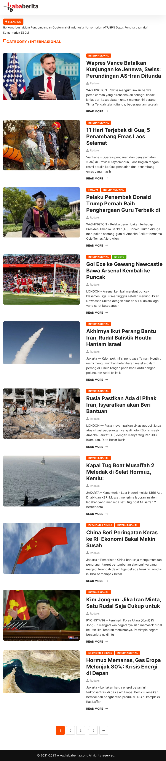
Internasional (98, 55)
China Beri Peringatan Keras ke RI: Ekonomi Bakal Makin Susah (122, 539)
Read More (94, 111)
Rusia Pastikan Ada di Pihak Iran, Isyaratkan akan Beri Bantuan (121, 404)
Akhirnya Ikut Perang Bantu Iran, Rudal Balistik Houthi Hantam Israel (121, 337)
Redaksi (95, 83)
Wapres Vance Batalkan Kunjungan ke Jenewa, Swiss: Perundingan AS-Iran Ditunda (123, 69)
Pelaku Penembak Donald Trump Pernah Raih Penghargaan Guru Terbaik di (123, 203)
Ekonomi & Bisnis (100, 525)
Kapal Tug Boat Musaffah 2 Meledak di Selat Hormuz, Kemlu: (120, 471)
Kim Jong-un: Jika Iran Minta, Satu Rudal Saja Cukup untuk (123, 602)
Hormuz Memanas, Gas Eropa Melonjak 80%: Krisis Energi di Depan (123, 666)
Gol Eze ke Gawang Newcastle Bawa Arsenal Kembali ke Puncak (124, 270)
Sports (119, 256)
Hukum (93, 189)
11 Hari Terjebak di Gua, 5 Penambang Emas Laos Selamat (118, 136)
